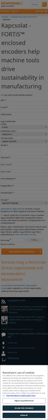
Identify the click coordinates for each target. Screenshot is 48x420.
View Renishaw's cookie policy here (21, 395)
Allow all (24, 415)
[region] (24, 392)
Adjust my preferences (24, 401)
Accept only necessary (24, 408)
